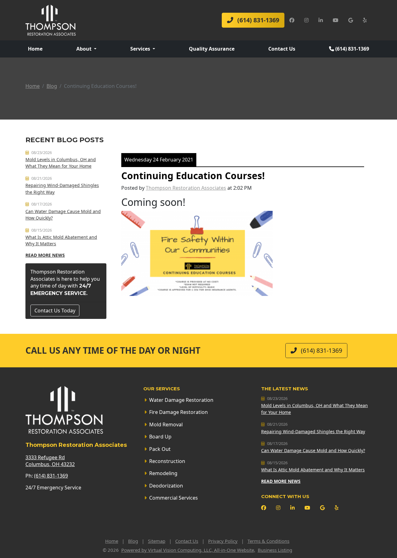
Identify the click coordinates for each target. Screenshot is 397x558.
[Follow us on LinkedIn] (321, 20)
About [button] (84, 48)
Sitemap (156, 541)
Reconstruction (167, 461)
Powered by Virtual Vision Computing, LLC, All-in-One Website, (188, 550)
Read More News (45, 255)
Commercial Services (173, 497)
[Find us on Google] (350, 20)
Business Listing (275, 550)
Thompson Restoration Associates (186, 187)
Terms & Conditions (268, 541)
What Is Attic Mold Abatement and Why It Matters (313, 470)
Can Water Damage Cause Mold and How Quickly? (313, 450)
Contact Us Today (54, 310)
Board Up (160, 436)
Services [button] (140, 48)
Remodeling (163, 473)
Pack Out (160, 449)
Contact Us (281, 48)
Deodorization (166, 485)
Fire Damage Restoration (178, 412)
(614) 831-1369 (257, 20)
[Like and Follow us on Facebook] (291, 20)
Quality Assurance (211, 48)
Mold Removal (166, 424)
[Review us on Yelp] (365, 20)
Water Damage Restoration (181, 400)
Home (35, 48)
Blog (52, 86)
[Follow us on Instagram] (306, 20)
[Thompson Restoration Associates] (50, 19)
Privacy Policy (223, 541)
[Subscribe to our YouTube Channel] (335, 20)
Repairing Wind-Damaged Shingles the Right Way (313, 431)
